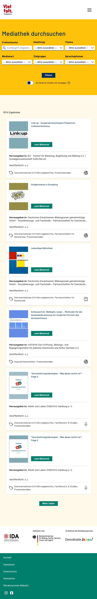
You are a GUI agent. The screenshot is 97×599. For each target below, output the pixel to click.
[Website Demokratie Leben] (78, 538)
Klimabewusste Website (15, 585)
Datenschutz (10, 571)
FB (11, 592)
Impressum (9, 564)
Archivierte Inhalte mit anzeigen (52, 83)
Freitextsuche (10, 42)
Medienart (8, 56)
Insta (6, 592)
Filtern (48, 75)
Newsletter (9, 578)
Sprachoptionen (74, 56)
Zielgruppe (39, 56)
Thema (69, 42)
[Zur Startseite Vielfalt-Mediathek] (8, 9)
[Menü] (89, 11)
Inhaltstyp (39, 42)
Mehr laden (48, 503)
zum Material (41, 144)
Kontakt (7, 557)
